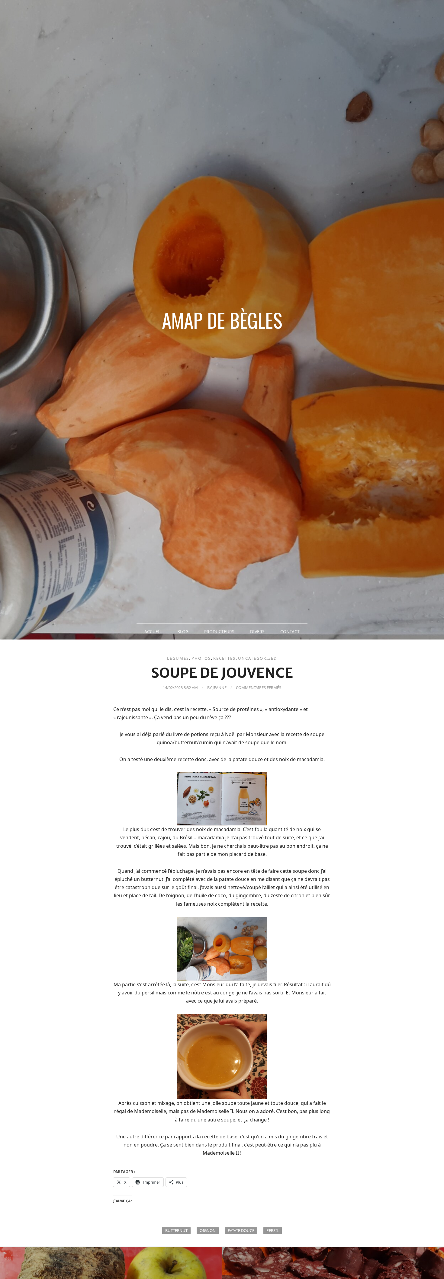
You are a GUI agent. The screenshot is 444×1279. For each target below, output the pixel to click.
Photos (201, 658)
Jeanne (220, 687)
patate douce (241, 1230)
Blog (182, 631)
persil (272, 1230)
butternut (176, 1230)
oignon (208, 1230)
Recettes (224, 658)
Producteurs (219, 631)
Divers (257, 631)
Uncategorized (257, 658)
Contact (290, 631)
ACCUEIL (153, 631)
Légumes (178, 658)
